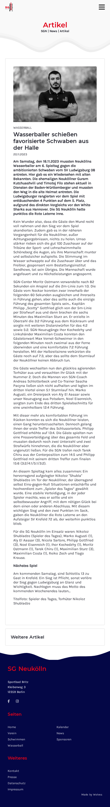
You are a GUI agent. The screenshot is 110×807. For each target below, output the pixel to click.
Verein (12, 733)
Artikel (64, 31)
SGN (44, 31)
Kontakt (13, 771)
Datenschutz (17, 783)
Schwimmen (16, 739)
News (54, 31)
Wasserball (15, 745)
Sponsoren (64, 739)
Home (12, 727)
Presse (12, 777)
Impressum (15, 789)
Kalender (63, 727)
